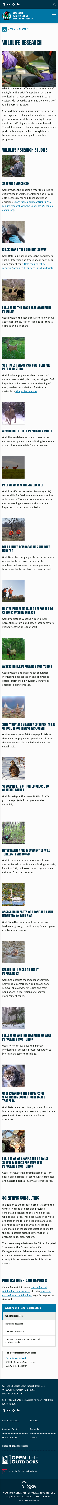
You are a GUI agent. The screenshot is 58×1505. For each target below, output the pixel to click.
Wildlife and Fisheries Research (23, 1307)
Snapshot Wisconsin (14, 1331)
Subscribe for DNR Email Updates (23, 1471)
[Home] (17, 15)
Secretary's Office (10, 1420)
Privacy (46, 1497)
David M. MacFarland (16, 1358)
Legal (38, 1497)
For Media (34, 1429)
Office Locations (9, 1437)
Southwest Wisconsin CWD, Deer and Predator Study (22, 1341)
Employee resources (29, 1500)
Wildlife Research (14, 1316)
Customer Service (10, 1429)
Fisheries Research (14, 1324)
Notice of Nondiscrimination (15, 1446)
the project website (26, 391)
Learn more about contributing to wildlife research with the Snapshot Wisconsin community (27, 206)
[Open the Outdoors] (20, 1460)
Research (24, 29)
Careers (33, 1437)
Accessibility (28, 1497)
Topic (12, 29)
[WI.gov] (29, 1485)
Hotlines (34, 1420)
